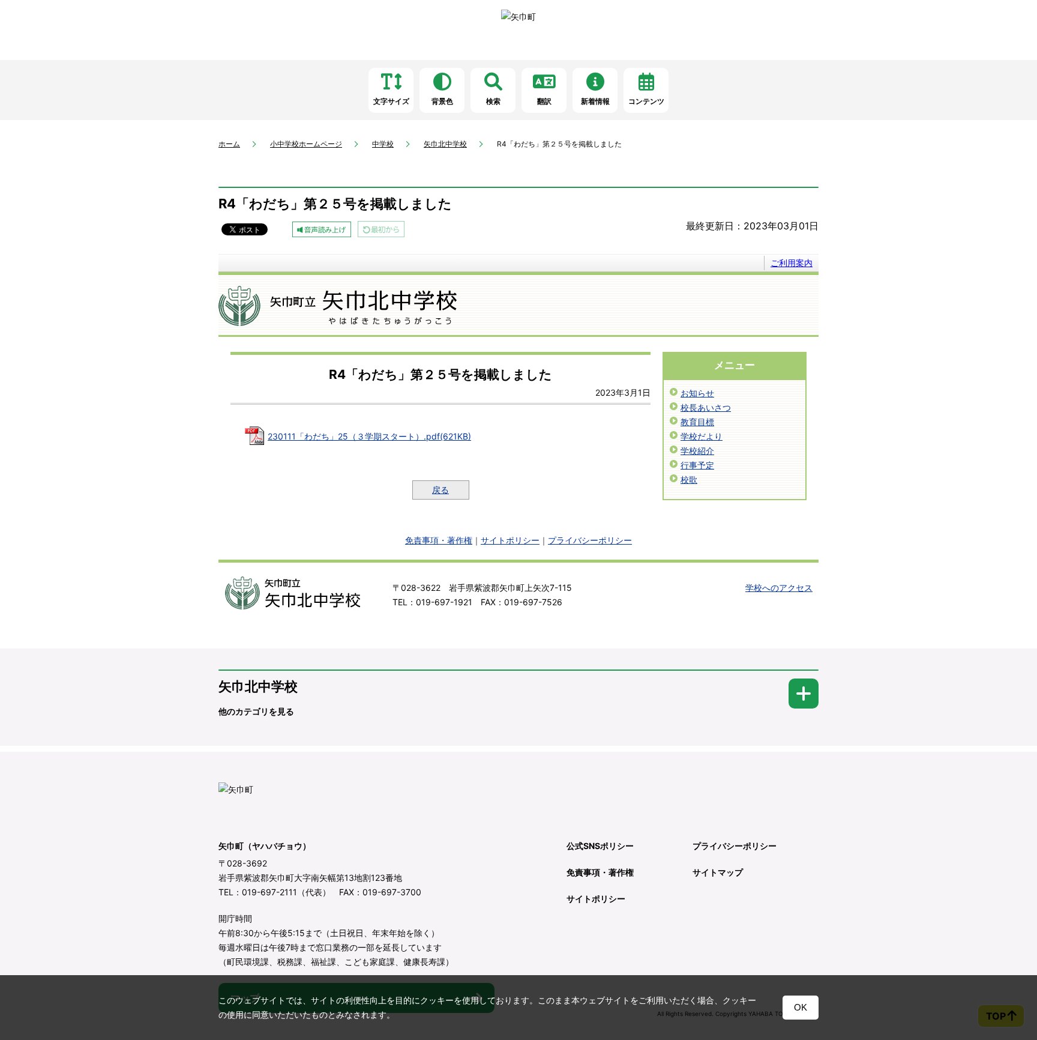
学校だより (702, 436)
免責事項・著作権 (438, 540)
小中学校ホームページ (306, 143)
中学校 (383, 143)
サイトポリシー (510, 540)
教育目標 (697, 422)
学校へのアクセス (779, 587)
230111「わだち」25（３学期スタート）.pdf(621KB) (369, 436)
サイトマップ (718, 872)
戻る (440, 490)
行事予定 (697, 465)
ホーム (229, 143)
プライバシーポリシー (590, 540)
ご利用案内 (792, 263)
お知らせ (697, 393)
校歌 (689, 479)
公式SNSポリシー (600, 846)
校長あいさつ (706, 407)
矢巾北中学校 (445, 143)
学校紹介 (697, 451)
